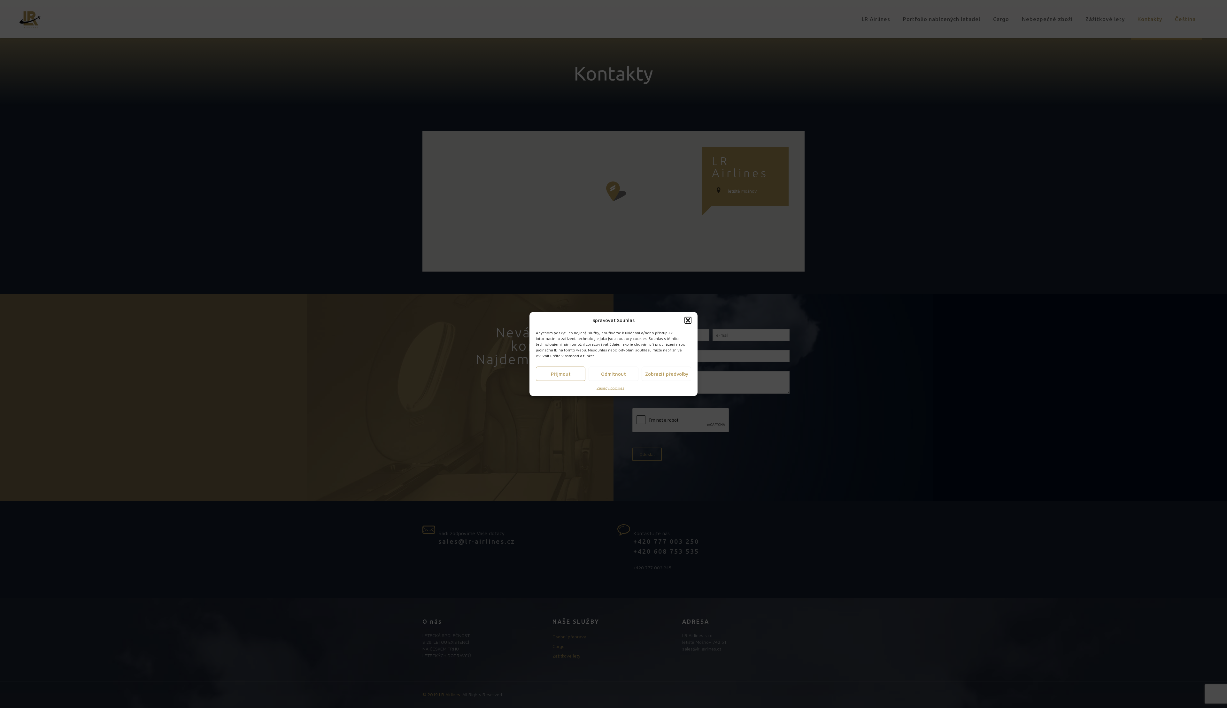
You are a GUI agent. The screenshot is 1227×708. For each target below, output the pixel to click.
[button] (688, 320)
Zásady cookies (610, 388)
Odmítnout (613, 373)
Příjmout (561, 373)
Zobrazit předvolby (666, 373)
